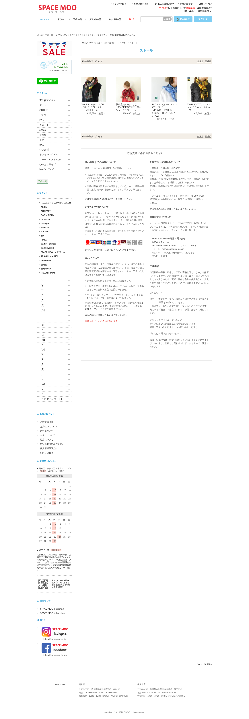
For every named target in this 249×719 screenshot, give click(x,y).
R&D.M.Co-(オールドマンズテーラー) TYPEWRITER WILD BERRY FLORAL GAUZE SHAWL (164, 110)
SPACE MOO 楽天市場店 (52, 609)
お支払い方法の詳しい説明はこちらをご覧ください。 (111, 250)
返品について (46, 439)
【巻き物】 (122, 43)
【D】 (42, 295)
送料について (46, 431)
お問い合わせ (46, 452)
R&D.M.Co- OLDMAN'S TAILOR (56, 203)
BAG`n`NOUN (47, 215)
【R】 (42, 359)
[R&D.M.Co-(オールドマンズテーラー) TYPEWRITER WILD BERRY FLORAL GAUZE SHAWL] (169, 89)
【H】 (42, 315)
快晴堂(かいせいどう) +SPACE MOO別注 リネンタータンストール (128, 107)
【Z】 (42, 394)
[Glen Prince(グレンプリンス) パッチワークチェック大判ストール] (98, 89)
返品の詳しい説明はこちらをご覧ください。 (107, 315)
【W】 (42, 384)
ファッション (95, 43)
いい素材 (44, 149)
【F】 (42, 305)
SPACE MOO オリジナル (53, 252)
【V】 (42, 379)
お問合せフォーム (93, 309)
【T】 (42, 369)
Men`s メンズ (46, 169)
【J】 (42, 325)
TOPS (42, 115)
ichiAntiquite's (48, 273)
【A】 (42, 280)
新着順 (208, 61)
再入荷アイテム (47, 100)
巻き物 (42, 134)
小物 (41, 139)
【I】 (42, 320)
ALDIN (44, 207)
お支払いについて (49, 426)
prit (42, 236)
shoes (42, 130)
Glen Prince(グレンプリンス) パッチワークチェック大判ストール (92, 107)
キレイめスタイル (48, 154)
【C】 (42, 290)
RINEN (44, 240)
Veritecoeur (46, 260)
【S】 (42, 364)
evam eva (45, 219)
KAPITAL (45, 227)
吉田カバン (46, 269)
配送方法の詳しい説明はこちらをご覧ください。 (174, 209)
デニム (42, 105)
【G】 (42, 310)
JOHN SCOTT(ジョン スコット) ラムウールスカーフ (199, 107)
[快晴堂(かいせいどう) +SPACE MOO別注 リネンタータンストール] (133, 89)
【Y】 (42, 389)
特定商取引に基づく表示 (52, 444)
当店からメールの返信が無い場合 (101, 321)
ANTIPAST (46, 211)
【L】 (42, 335)
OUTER (43, 110)
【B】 (42, 285)
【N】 (42, 344)
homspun (45, 223)
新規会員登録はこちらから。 (123, 35)
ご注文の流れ (46, 422)
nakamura (45, 231)
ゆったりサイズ (47, 164)
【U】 (42, 374)
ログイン (91, 35)
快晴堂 (44, 264)
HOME (84, 43)
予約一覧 (42, 181)
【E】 (42, 300)
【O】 (42, 349)
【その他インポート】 (51, 399)
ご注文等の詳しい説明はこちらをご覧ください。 (109, 199)
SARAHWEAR (47, 248)
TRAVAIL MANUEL (49, 256)
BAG (41, 144)
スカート (44, 125)
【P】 (42, 354)
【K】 (42, 330)
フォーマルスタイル (50, 159)
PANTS (43, 120)
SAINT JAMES (48, 244)
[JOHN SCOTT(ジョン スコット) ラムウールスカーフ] (204, 89)
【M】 (42, 339)
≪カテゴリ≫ (109, 43)
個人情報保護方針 (49, 448)
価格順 (200, 61)
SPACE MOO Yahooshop (52, 613)
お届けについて (47, 435)
